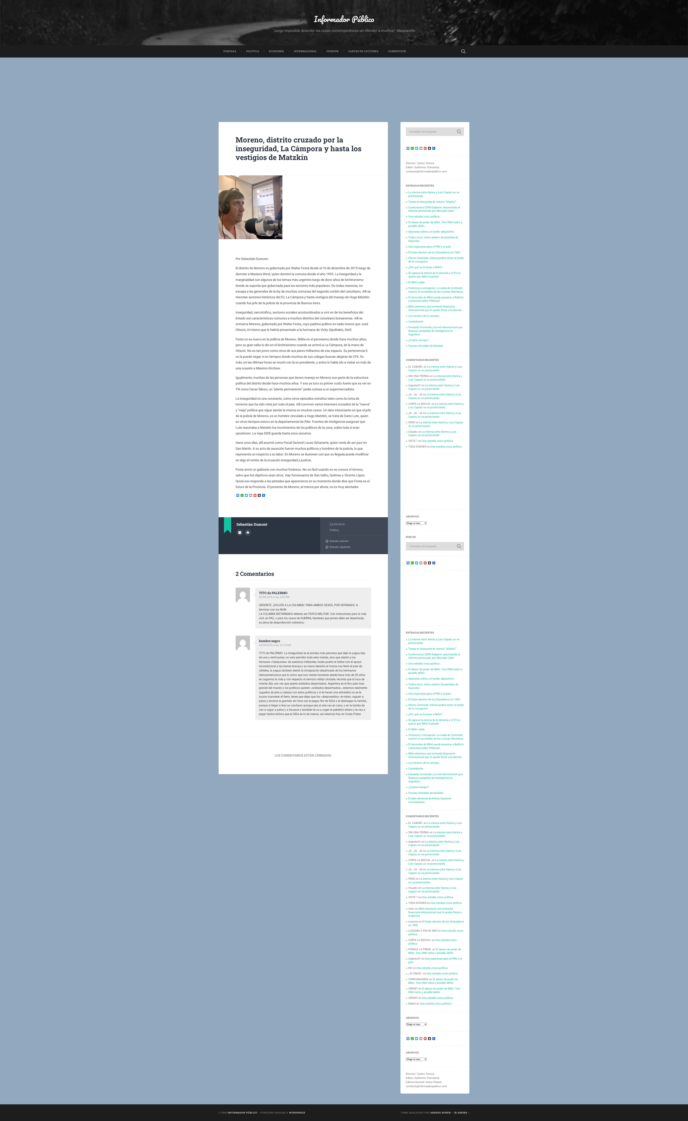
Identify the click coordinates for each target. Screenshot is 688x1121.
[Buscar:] (435, 131)
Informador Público (344, 19)
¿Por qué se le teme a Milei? (425, 267)
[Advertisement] (344, 84)
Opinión (332, 51)
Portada (229, 51)
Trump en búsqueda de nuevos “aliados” (432, 201)
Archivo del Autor (239, 532)
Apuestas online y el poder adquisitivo (431, 231)
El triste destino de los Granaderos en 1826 (434, 252)
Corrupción (397, 51)
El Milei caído (416, 282)
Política (252, 51)
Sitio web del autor (248, 532)
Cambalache (415, 321)
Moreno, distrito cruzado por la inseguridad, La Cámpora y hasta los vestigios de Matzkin (298, 148)
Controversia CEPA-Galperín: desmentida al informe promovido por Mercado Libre (434, 209)
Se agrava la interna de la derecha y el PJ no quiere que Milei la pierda (434, 274)
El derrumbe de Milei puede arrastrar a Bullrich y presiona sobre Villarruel (436, 299)
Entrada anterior (339, 541)
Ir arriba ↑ (461, 1112)
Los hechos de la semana (423, 315)
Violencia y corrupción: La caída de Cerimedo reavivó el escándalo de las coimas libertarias (435, 289)
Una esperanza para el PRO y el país (429, 246)
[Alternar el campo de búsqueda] (463, 51)
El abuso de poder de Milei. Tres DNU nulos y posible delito (434, 951)
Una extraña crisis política (423, 216)
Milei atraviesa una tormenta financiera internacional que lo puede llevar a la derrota (435, 308)
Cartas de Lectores (363, 51)
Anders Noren (440, 1112)
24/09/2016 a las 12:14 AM (275, 645)
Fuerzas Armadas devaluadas (425, 345)
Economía (276, 51)
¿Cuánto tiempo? (418, 340)
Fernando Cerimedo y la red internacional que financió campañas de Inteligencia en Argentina (435, 331)
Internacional (305, 51)
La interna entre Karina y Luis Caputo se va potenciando (435, 368)
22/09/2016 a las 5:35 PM (274, 597)
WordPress (297, 1112)
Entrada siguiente (340, 547)
